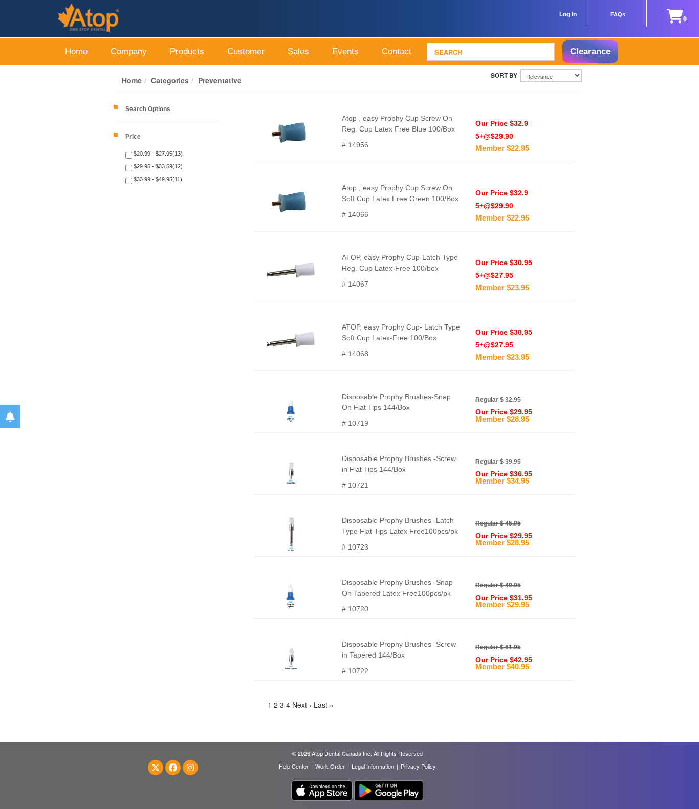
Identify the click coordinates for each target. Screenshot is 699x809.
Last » (324, 704)
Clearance (590, 51)
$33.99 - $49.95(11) (157, 179)
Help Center (294, 766)
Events (345, 51)
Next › (302, 704)
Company (129, 51)
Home (76, 51)
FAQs (617, 14)
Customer (246, 51)
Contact (396, 51)
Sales (298, 51)
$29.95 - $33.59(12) (157, 166)
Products (187, 51)
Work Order (330, 766)
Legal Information (373, 766)
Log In (568, 14)
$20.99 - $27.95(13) (157, 153)
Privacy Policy (418, 766)
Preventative (220, 80)
